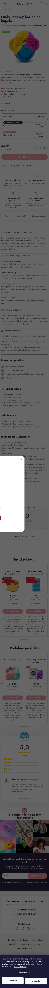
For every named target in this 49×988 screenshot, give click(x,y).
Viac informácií (20, 966)
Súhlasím (36, 981)
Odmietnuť (13, 980)
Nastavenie (24, 972)
